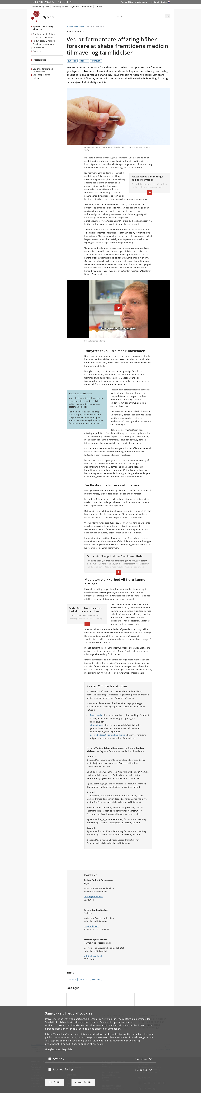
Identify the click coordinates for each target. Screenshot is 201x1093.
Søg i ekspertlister (41, 74)
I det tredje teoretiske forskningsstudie (108, 734)
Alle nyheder (80, 26)
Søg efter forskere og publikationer (43, 70)
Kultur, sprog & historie (44, 41)
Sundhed (72, 61)
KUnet (156, 2)
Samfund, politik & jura (44, 34)
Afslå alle (54, 1082)
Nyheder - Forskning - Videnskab (43, 27)
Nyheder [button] (74, 6)
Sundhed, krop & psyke (44, 44)
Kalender (37, 78)
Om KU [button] (98, 6)
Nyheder (70, 26)
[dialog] (100, 1049)
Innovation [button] (86, 6)
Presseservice (39, 60)
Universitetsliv (40, 47)
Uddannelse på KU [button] (40, 6)
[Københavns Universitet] (35, 16)
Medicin (83, 61)
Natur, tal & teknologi (43, 37)
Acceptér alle (83, 1082)
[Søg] (167, 16)
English (164, 2)
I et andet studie (97, 725)
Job (150, 2)
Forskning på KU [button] (60, 6)
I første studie (95, 715)
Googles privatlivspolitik (58, 1049)
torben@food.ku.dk (93, 896)
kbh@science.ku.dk (93, 956)
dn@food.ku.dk (91, 926)
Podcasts (37, 51)
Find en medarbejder (138, 2)
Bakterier (96, 61)
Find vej (124, 2)
